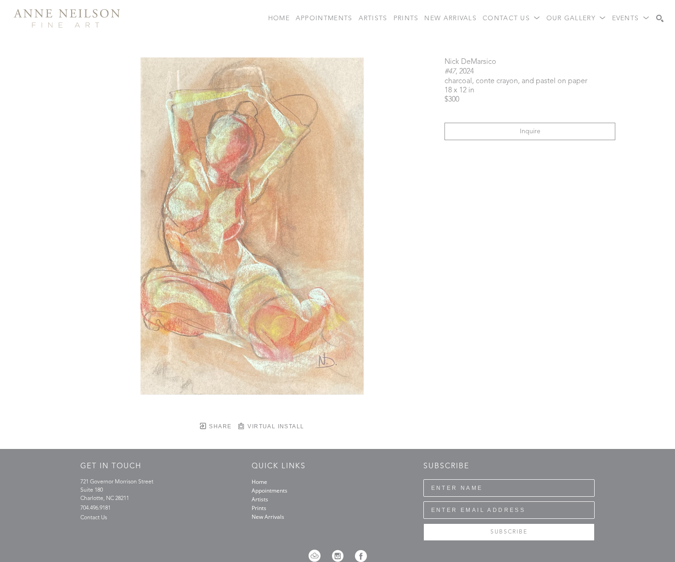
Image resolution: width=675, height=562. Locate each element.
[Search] (660, 18)
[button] (511, 19)
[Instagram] (340, 556)
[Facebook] (361, 556)
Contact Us (93, 518)
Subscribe (509, 532)
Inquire (530, 131)
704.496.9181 (95, 508)
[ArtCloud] (317, 556)
